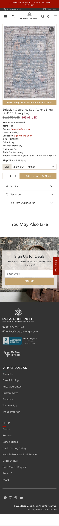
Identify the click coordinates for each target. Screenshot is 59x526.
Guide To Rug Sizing (14, 448)
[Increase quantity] (15, 176)
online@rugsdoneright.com (22, 331)
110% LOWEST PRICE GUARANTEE (26, 2)
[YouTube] (21, 497)
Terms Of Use (50, 509)
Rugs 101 (8, 473)
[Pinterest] (16, 497)
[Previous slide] (6, 229)
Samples (8, 399)
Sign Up (29, 281)
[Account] (13, 16)
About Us (8, 373)
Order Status (10, 460)
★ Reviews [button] (56, 266)
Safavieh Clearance (21, 129)
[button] (5, 16)
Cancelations (10, 441)
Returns (7, 435)
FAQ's (6, 479)
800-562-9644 (15, 327)
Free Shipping (11, 380)
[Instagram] (10, 497)
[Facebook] (5, 497)
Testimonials (10, 405)
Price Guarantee (12, 386)
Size (7, 166)
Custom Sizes (10, 392)
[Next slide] (52, 229)
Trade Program (11, 411)
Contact (7, 429)
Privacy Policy (35, 509)
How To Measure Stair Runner (20, 454)
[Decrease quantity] (5, 176)
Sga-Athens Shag (23, 135)
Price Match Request (15, 467)
